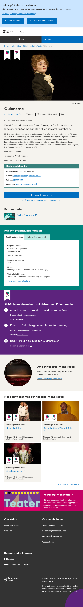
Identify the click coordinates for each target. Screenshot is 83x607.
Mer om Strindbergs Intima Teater (49, 379)
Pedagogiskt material (57, 494)
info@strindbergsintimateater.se (29, 330)
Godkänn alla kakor (12, 21)
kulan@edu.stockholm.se (26, 315)
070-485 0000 (22, 335)
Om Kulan (8, 531)
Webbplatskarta (48, 542)
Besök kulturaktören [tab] (14, 237)
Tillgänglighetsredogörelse (52, 525)
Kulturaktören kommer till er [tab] (37, 237)
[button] (62, 39)
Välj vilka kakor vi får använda (41, 21)
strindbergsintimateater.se (26, 184)
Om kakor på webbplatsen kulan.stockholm (18, 14)
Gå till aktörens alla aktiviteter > (67, 485)
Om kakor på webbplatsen (52, 536)
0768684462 (18, 180)
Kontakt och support (11, 525)
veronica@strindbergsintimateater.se (27, 176)
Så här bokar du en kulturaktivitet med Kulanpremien (42, 200)
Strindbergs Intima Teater (13, 114)
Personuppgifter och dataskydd (54, 531)
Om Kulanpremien (17, 319)
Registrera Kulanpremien (19, 346)
